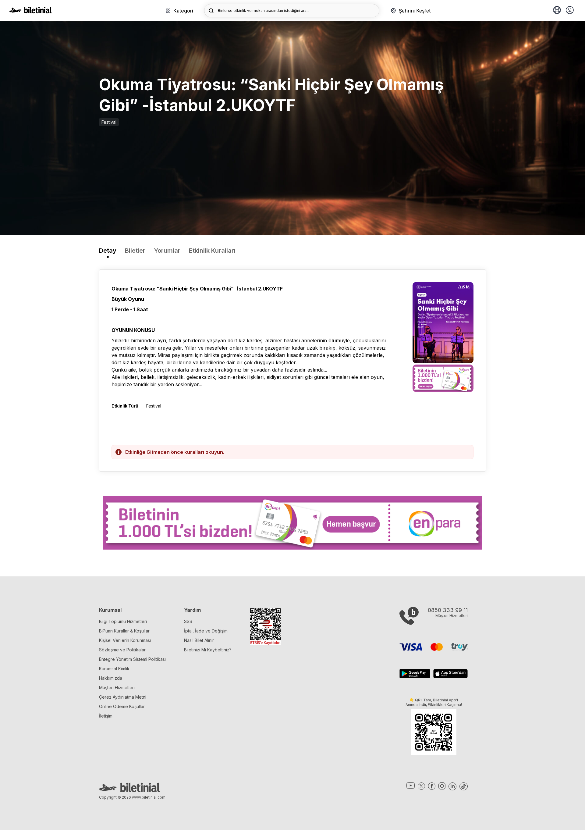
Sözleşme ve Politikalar (122, 649)
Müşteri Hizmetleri (117, 687)
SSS (188, 621)
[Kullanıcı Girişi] (570, 10)
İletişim (105, 715)
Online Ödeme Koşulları (122, 706)
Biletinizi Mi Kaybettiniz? (208, 649)
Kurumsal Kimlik (114, 668)
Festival (108, 122)
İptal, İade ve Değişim (206, 630)
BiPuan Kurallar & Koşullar (124, 630)
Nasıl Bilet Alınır (199, 640)
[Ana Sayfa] (30, 12)
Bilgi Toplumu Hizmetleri (123, 621)
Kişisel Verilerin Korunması (125, 640)
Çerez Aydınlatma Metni (122, 697)
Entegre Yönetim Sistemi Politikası (132, 659)
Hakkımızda (110, 678)
